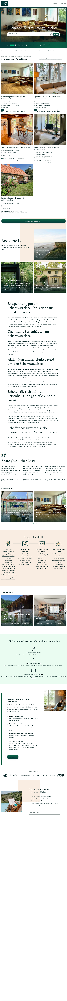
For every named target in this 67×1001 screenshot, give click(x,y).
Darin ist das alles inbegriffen (55, 665)
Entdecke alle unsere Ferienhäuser (50, 59)
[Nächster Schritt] (30, 78)
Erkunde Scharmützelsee (33, 221)
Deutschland (11, 56)
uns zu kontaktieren (8, 579)
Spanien (4, 566)
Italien (12, 556)
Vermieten (55, 3)
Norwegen (8, 560)
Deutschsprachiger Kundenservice (55, 45)
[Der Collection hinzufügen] (30, 65)
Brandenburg (19, 56)
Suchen (56, 34)
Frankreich (8, 558)
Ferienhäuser (4, 56)
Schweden (8, 562)
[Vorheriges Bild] (3, 78)
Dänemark (5, 556)
